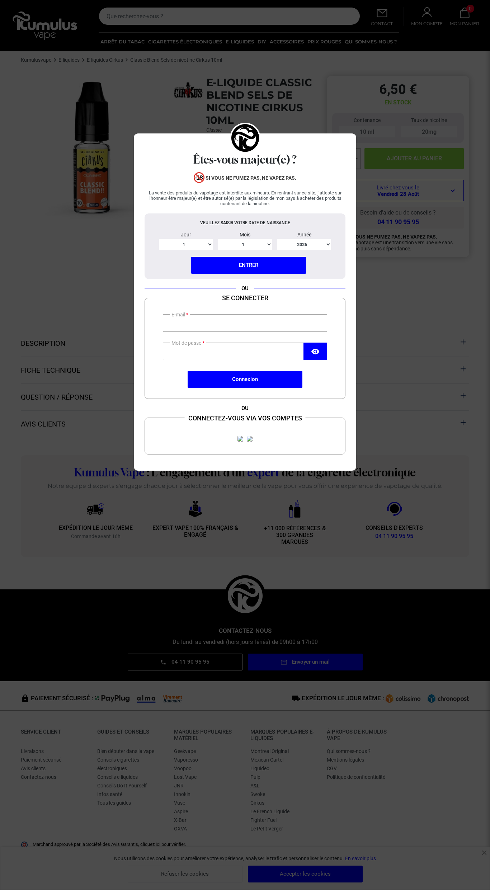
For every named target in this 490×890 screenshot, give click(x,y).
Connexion (245, 379)
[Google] (250, 439)
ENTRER (248, 265)
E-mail (178, 314)
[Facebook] (240, 439)
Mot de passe (186, 343)
